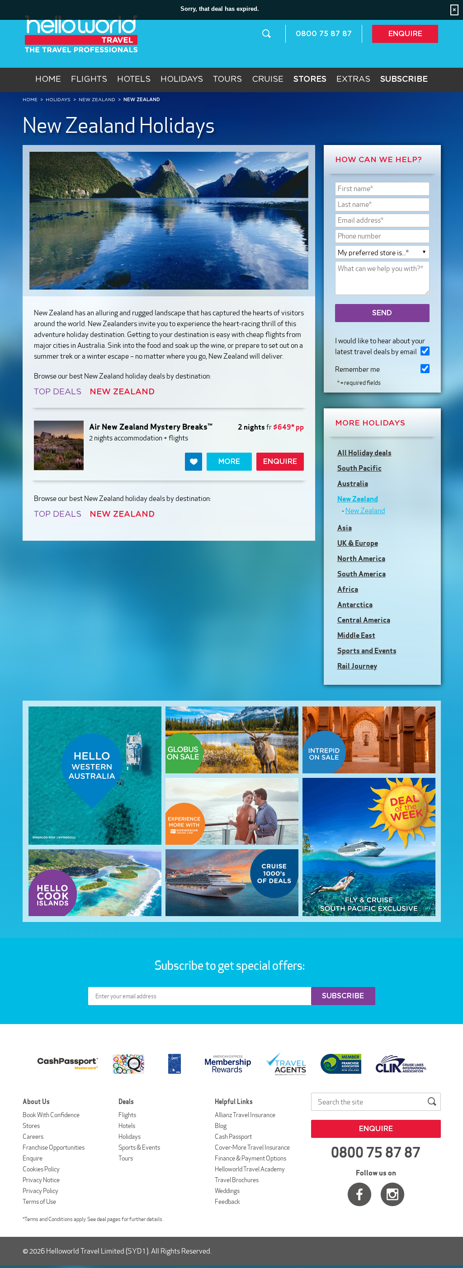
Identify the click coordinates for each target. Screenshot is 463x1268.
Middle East (356, 635)
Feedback (227, 1202)
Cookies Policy (41, 1169)
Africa (347, 589)
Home (48, 79)
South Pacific (359, 468)
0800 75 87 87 (324, 33)
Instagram (392, 1194)
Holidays (182, 79)
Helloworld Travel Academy (250, 1169)
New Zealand (357, 498)
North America (361, 558)
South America (361, 573)
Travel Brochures (237, 1180)
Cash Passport (233, 1136)
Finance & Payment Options (250, 1158)
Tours (227, 79)
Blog (221, 1126)
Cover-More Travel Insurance (252, 1147)
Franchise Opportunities (54, 1147)
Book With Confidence (51, 1115)
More (229, 461)
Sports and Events (367, 650)
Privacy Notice (41, 1180)
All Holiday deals (364, 452)
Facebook (359, 1194)
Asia (344, 527)
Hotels (134, 79)
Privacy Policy (40, 1191)
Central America (363, 619)
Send (382, 313)
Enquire (405, 33)
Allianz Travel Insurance (245, 1115)
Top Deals (57, 392)
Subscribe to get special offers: (231, 965)
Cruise (267, 79)
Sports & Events (139, 1147)
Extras (353, 79)
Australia (352, 483)
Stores (31, 1126)
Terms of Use (39, 1202)
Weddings (227, 1191)
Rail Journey (357, 665)
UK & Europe (357, 542)
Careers (33, 1136)
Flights (89, 79)
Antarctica (355, 604)
